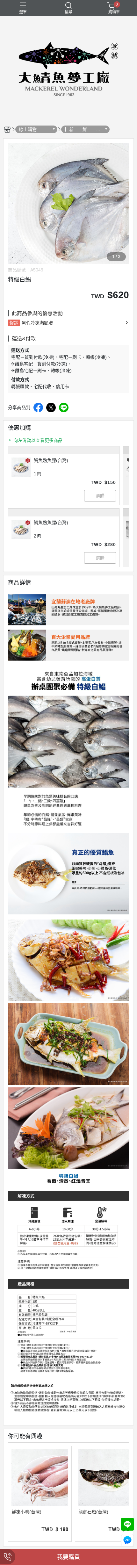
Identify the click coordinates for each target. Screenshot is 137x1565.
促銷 (14, 322)
